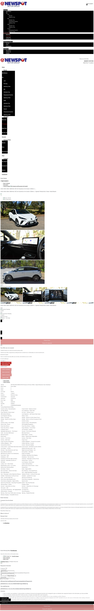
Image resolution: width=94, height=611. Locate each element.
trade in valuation (6, 369)
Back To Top (5, 559)
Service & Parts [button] (8, 41)
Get (6, 523)
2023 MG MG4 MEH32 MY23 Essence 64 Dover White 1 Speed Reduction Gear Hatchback (28, 191)
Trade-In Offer (5, 377)
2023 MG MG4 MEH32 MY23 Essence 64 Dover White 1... (18, 188)
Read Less (8, 510)
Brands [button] (5, 10)
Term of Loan (3, 575)
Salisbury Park (12, 17)
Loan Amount (3, 569)
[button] (47, 591)
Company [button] (6, 48)
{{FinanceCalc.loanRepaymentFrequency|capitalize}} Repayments (15, 572)
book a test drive (5, 372)
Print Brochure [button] (14, 550)
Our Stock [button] (6, 33)
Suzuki (8, 28)
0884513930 (4, 598)
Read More (3, 510)
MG (8, 18)
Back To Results (6, 183)
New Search (5, 184)
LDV (8, 14)
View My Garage (15, 186)
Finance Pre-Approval (47, 608)
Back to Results (5, 364)
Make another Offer (6, 362)
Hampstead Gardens (13, 21)
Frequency (3, 568)
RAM (8, 24)
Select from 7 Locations (88, 62)
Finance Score (47, 606)
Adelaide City (12, 20)
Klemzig (10, 15)
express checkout (6, 374)
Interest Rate (3, 577)
